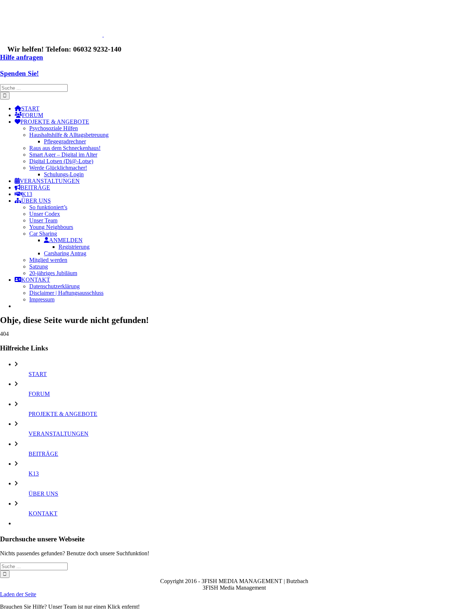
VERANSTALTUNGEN (58, 434)
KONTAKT (43, 513)
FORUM (39, 394)
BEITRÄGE (43, 454)
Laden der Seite (18, 594)
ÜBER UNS (43, 494)
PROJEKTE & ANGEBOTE (63, 414)
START (38, 374)
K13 (34, 473)
